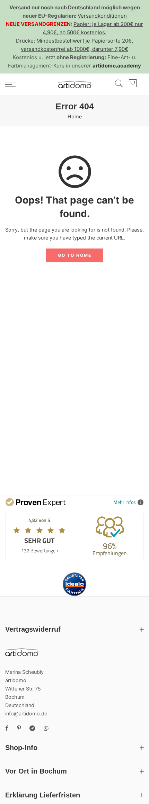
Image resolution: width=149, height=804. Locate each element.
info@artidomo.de (26, 714)
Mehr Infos (124, 502)
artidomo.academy (117, 65)
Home (75, 117)
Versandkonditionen (102, 15)
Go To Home (74, 255)
